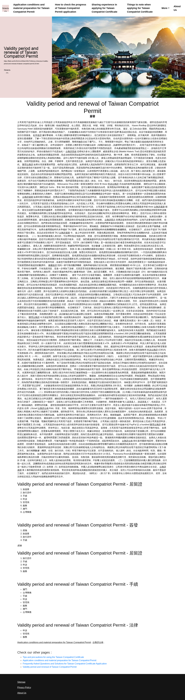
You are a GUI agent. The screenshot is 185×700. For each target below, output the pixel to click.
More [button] (164, 8)
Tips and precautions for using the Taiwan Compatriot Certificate (53, 657)
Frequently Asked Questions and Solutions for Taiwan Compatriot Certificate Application (65, 663)
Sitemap (21, 682)
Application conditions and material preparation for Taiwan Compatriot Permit (31, 8)
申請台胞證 (113, 184)
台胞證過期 (27, 197)
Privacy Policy (24, 687)
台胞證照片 (110, 220)
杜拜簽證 (37, 135)
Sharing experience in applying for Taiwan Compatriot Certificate (104, 8)
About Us (177, 8)
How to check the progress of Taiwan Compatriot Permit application (70, 8)
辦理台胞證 (27, 164)
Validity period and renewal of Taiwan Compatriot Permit (50, 667)
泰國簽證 (52, 265)
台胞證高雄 (71, 151)
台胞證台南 (43, 408)
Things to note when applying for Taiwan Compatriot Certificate (140, 8)
